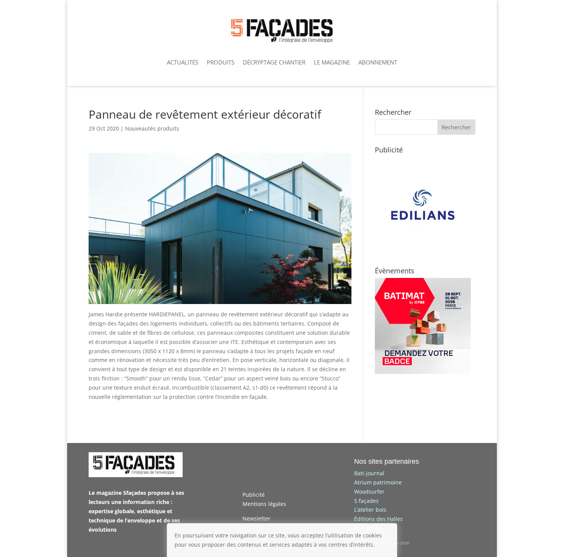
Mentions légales (264, 503)
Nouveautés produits (152, 128)
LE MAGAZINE (332, 62)
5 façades (366, 500)
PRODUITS (220, 62)
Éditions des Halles (378, 518)
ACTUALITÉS (182, 62)
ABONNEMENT (377, 62)
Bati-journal (369, 473)
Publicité (253, 494)
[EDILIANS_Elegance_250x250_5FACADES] (423, 251)
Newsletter (256, 518)
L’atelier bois (370, 509)
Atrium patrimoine (378, 482)
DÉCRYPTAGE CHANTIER (274, 62)
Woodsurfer (369, 491)
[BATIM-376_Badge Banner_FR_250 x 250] (423, 371)
